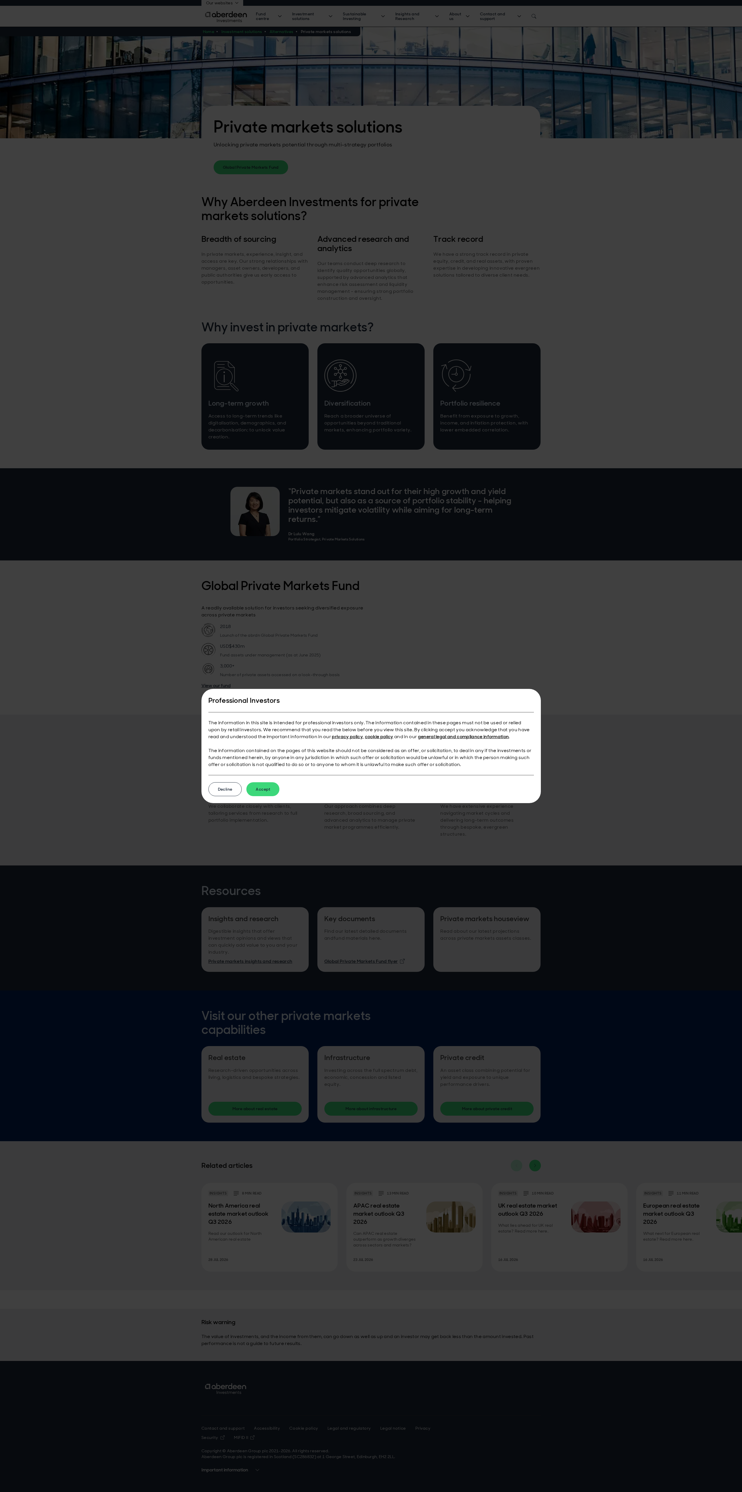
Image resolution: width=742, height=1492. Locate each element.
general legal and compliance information (463, 737)
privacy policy (347, 737)
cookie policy (379, 737)
